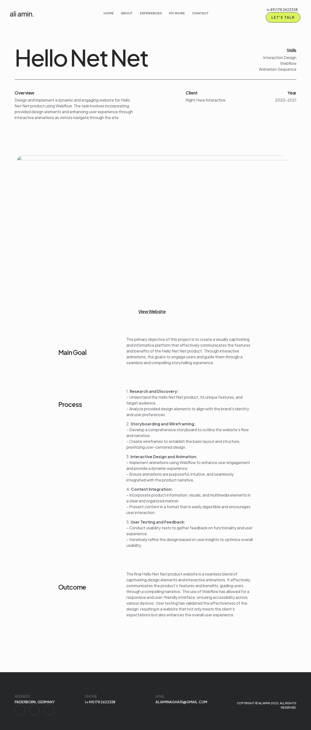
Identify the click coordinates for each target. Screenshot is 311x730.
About (127, 13)
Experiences (151, 13)
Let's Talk (283, 17)
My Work (177, 13)
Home (109, 13)
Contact (200, 13)
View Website (152, 311)
